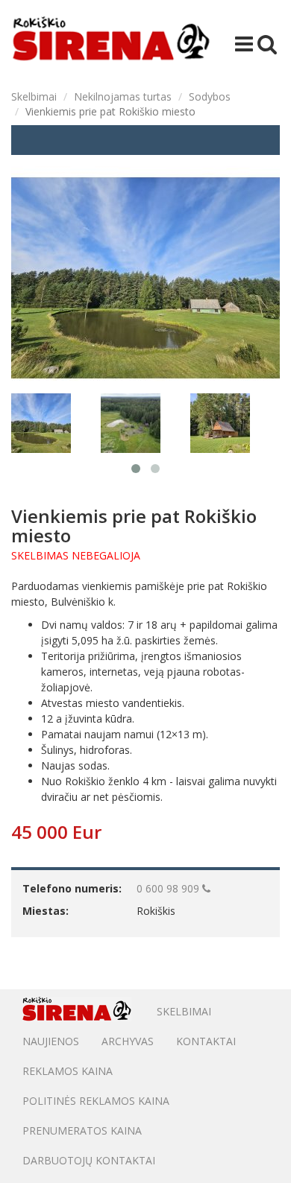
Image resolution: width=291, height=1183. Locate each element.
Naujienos (50, 1041)
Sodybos (210, 96)
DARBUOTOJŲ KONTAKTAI (88, 1160)
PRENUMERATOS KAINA (82, 1130)
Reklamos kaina (67, 1071)
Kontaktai (206, 1041)
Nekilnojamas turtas (123, 96)
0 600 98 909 (169, 888)
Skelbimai (34, 96)
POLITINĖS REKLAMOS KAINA (95, 1101)
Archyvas (127, 1041)
